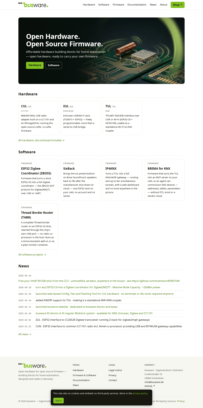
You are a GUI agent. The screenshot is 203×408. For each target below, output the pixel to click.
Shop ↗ (177, 5)
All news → (24, 334)
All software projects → (32, 254)
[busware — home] (33, 4)
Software (103, 4)
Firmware (118, 4)
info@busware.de (154, 382)
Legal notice (115, 370)
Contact (113, 380)
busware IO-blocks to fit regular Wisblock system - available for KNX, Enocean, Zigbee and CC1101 (94, 313)
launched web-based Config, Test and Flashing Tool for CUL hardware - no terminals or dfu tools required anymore (105, 293)
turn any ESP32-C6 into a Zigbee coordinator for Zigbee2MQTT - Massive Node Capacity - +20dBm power (98, 287)
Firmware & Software (84, 375)
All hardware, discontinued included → (41, 140)
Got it (58, 400)
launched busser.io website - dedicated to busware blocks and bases (77, 306)
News (153, 4)
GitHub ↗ (149, 386)
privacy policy (140, 393)
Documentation (137, 4)
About (163, 4)
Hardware (89, 4)
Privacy (112, 375)
